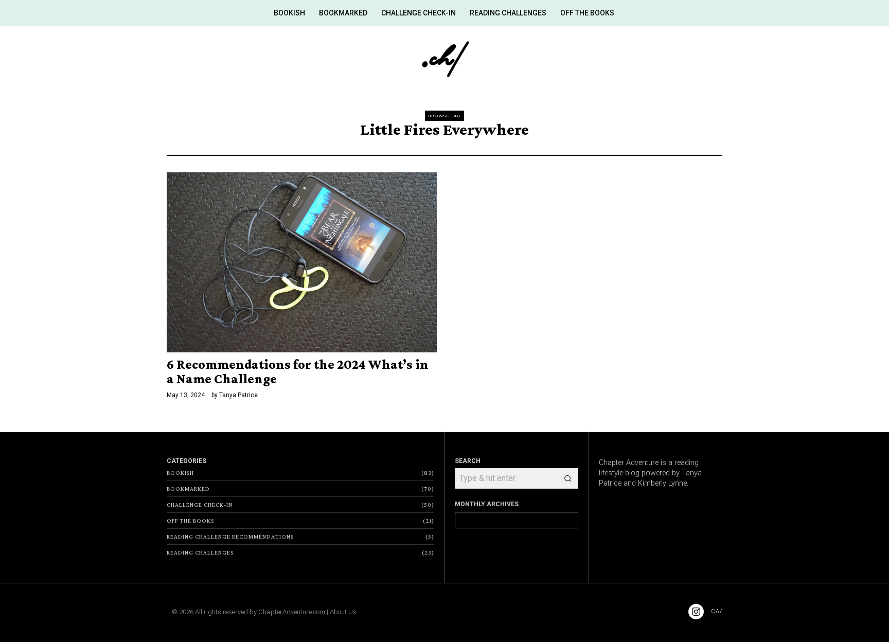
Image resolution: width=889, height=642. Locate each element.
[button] (568, 478)
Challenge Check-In (200, 504)
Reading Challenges (200, 552)
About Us (343, 612)
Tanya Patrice (238, 395)
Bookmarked (188, 488)
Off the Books (190, 520)
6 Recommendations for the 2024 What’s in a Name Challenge (298, 372)
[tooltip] (696, 611)
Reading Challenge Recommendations (230, 536)
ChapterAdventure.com (291, 612)
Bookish (180, 472)
